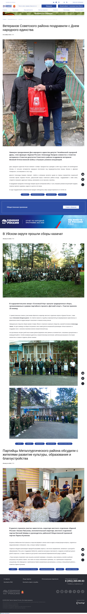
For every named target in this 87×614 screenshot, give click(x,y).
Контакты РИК (8, 582)
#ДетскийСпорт (51, 443)
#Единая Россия (51, 194)
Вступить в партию (79, 9)
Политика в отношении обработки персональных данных (17, 606)
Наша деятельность (28, 9)
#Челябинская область (37, 194)
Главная (4, 19)
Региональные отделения (50, 579)
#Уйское (29, 443)
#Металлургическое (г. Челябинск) (28, 569)
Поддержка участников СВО (43, 13)
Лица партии (15, 9)
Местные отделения (43, 9)
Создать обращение (71, 207)
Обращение (49, 6)
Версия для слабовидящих (78, 2)
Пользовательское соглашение (10, 603)
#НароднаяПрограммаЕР (47, 569)
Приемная (55, 9)
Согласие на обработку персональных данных (14, 608)
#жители (60, 569)
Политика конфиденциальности (10, 605)
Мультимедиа (67, 9)
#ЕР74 (19, 443)
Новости (20, 19)
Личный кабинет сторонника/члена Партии (71, 6)
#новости (25, 194)
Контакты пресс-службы (30, 582)
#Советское (62, 194)
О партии (5, 9)
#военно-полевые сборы (65, 443)
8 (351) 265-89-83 (74, 581)
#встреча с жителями (72, 569)
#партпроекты (39, 443)
